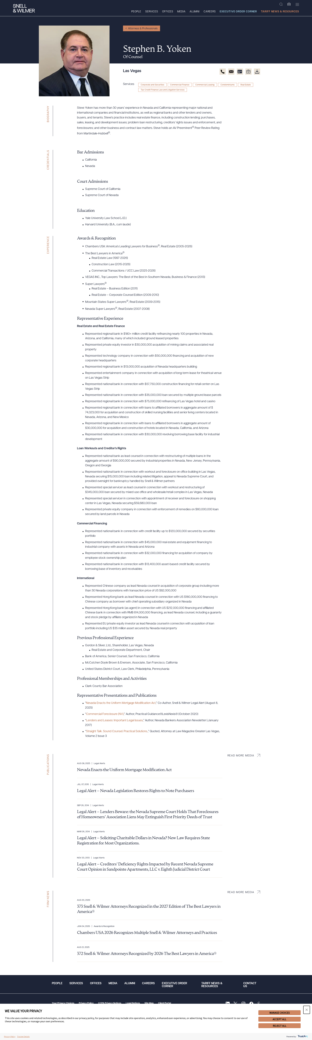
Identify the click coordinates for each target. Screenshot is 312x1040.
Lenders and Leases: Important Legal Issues (114, 720)
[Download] (257, 71)
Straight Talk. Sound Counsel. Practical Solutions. (117, 731)
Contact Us (249, 985)
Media (181, 11)
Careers (210, 11)
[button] (306, 1010)
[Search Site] (281, 4)
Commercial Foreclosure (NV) (105, 714)
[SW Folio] (289, 4)
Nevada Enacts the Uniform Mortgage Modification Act (121, 703)
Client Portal (164, 1003)
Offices (167, 11)
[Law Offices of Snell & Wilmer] (24, 8)
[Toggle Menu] (297, 4)
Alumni (195, 11)
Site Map (149, 1003)
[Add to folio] (248, 71)
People (136, 11)
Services (151, 11)
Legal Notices (133, 1003)
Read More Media (241, 755)
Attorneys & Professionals (143, 28)
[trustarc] (302, 1036)
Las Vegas (132, 71)
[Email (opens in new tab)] (231, 71)
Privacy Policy (86, 1003)
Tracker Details (23, 1036)
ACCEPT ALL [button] (279, 1019)
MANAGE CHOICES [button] (279, 1012)
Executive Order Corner (238, 11)
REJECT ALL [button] (279, 1025)
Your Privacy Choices (63, 1003)
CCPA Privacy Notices (109, 1003)
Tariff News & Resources (280, 11)
